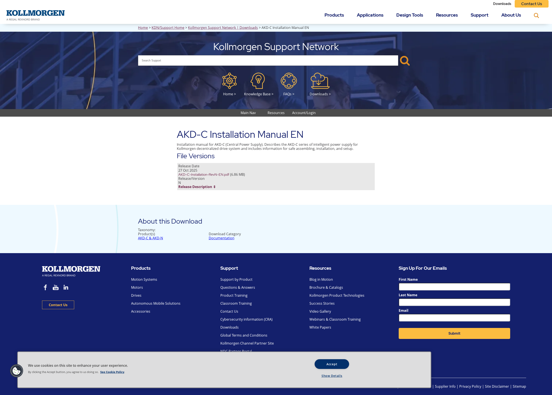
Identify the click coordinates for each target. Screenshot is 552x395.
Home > (229, 94)
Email (403, 310)
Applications (370, 15)
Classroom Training (236, 303)
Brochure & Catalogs (326, 287)
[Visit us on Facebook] (45, 288)
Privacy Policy (470, 386)
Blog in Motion (321, 279)
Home (143, 27)
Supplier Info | (446, 386)
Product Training (234, 295)
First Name (408, 279)
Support (479, 15)
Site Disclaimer (497, 386)
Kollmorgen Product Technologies (336, 295)
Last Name (408, 295)
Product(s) (146, 234)
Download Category (225, 234)
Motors (137, 287)
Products (334, 15)
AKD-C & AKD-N (150, 238)
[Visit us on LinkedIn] (67, 288)
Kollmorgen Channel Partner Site (247, 343)
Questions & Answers (237, 287)
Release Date (188, 166)
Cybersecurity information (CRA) (246, 319)
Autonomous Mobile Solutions (155, 303)
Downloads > (320, 94)
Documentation (221, 238)
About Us (511, 15)
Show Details (331, 376)
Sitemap (519, 386)
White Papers (320, 327)
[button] (17, 371)
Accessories (140, 311)
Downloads (502, 4)
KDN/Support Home (168, 27)
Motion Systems (144, 279)
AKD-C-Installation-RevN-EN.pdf (203, 174)
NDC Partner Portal (236, 351)
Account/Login (304, 112)
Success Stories (322, 303)
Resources (447, 15)
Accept (331, 364)
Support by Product (236, 279)
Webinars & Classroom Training (335, 319)
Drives (136, 295)
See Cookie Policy (112, 372)
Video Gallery (320, 311)
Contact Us (531, 3)
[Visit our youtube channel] (55, 288)
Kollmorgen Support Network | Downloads (223, 27)
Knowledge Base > (258, 94)
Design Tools (409, 15)
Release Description (195, 186)
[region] (224, 369)
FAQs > (288, 94)
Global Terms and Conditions (243, 335)
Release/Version (191, 178)
